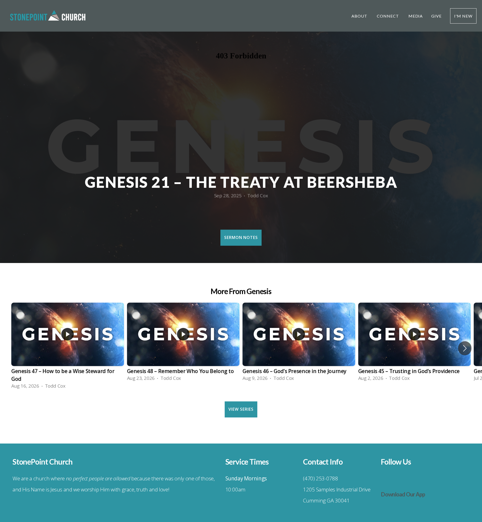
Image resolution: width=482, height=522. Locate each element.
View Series (241, 409)
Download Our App (403, 494)
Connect (388, 16)
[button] (464, 348)
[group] (67, 348)
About (359, 16)
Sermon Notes (241, 237)
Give (436, 16)
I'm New (463, 16)
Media (415, 16)
